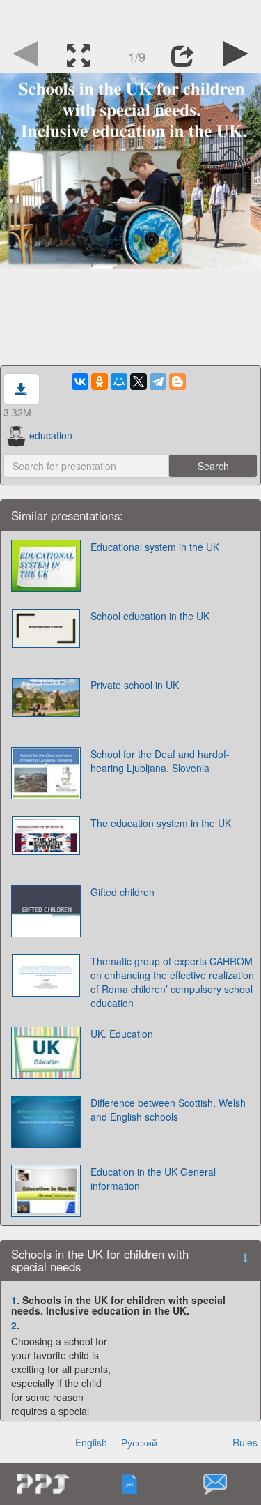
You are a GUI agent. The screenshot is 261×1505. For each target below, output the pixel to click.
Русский (139, 1442)
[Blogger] (177, 381)
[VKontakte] (80, 381)
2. (15, 1325)
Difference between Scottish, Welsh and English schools (168, 1110)
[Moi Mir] (119, 381)
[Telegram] (158, 381)
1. (15, 1300)
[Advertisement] (130, 17)
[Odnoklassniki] (99, 381)
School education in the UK (149, 616)
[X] (138, 381)
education (50, 435)
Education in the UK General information (153, 1179)
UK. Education (121, 1034)
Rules (245, 1442)
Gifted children (122, 892)
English (91, 1442)
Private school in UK (134, 685)
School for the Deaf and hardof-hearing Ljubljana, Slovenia (160, 761)
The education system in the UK (160, 823)
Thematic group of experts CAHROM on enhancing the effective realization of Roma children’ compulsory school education (172, 982)
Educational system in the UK (154, 547)
